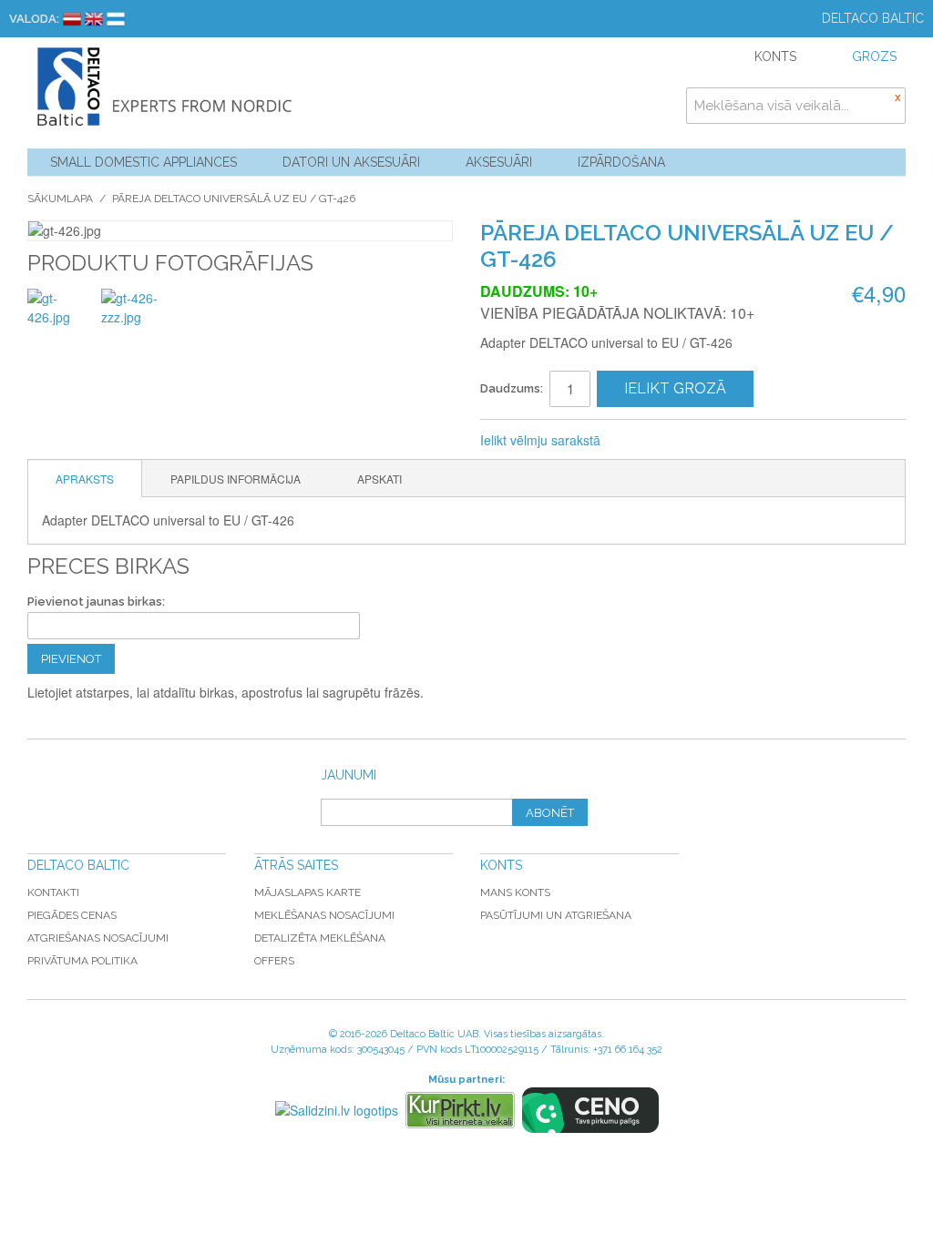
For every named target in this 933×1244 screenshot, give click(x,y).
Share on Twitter (711, 441)
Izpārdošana (621, 162)
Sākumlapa (60, 198)
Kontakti (53, 892)
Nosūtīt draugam (639, 441)
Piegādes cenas (72, 915)
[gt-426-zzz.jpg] (135, 323)
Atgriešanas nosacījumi (98, 938)
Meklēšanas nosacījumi (324, 915)
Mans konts (515, 892)
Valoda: (34, 18)
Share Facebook (675, 441)
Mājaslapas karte (307, 892)
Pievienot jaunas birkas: (96, 601)
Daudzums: (511, 388)
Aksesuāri (499, 162)
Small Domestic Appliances (143, 162)
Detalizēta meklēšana (319, 938)
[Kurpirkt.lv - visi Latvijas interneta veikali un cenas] (460, 1110)
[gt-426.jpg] (61, 323)
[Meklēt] (887, 105)
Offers (274, 960)
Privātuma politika (82, 960)
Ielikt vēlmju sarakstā (540, 440)
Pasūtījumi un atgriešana (555, 915)
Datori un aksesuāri (351, 162)
